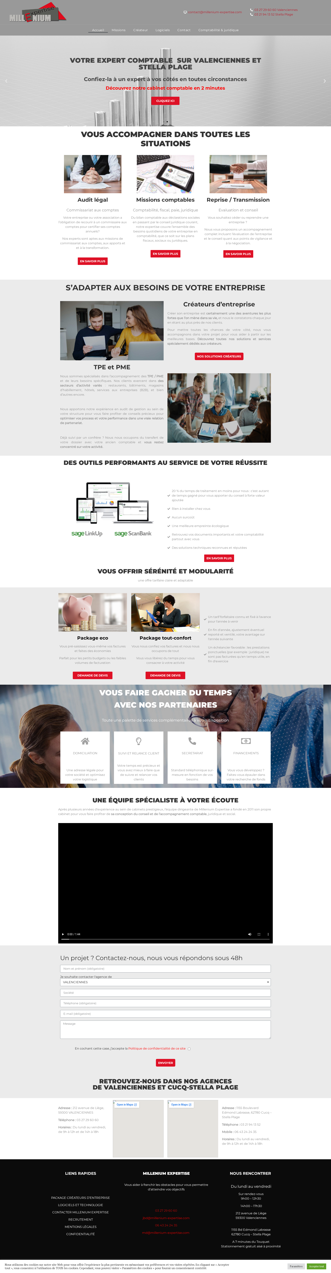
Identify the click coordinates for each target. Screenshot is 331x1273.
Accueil (98, 30)
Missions (119, 30)
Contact (184, 30)
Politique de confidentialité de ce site (157, 1048)
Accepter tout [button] (316, 1266)
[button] (163, 121)
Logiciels (163, 30)
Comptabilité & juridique (218, 30)
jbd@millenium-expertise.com (166, 1218)
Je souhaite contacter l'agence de (86, 976)
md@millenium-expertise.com (165, 1233)
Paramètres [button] (296, 1266)
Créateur (140, 30)
